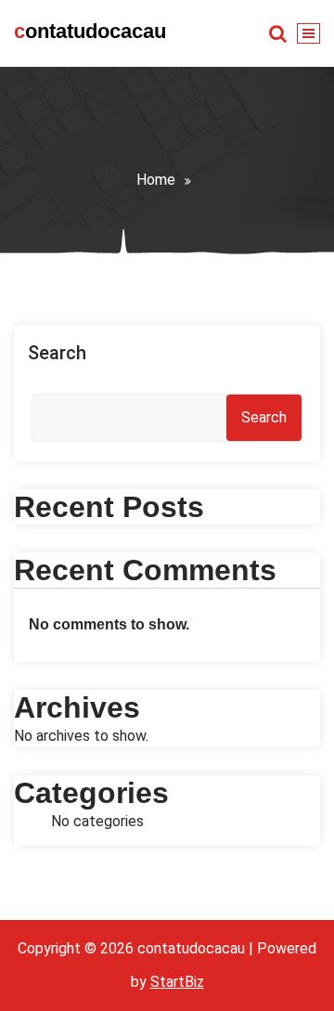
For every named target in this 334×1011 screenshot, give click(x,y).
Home (155, 179)
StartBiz (177, 982)
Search (57, 353)
